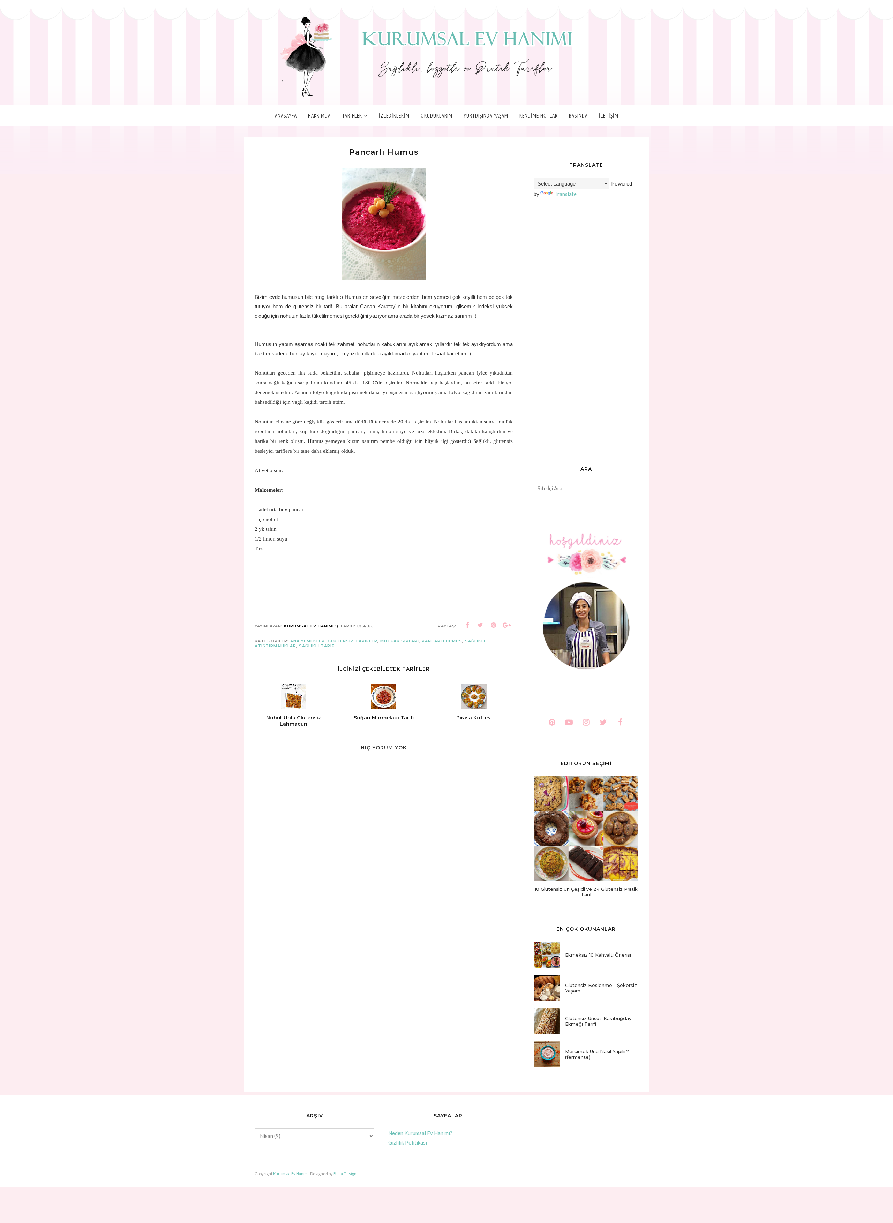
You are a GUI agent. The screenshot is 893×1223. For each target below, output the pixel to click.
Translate (565, 194)
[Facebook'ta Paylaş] (467, 625)
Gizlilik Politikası (407, 1142)
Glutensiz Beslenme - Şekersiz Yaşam (601, 988)
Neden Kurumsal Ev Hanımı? (420, 1133)
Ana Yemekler (307, 641)
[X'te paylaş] (480, 625)
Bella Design (345, 1173)
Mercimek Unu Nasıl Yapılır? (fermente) (597, 1054)
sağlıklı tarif (317, 645)
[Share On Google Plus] (506, 625)
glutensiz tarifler (352, 641)
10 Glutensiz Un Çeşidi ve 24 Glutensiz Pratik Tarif (586, 891)
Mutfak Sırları (399, 641)
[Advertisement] (586, 332)
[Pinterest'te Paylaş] (493, 625)
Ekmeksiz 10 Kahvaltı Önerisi (598, 955)
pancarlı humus (442, 641)
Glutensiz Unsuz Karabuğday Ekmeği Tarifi (598, 1021)
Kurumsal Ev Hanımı (291, 1173)
